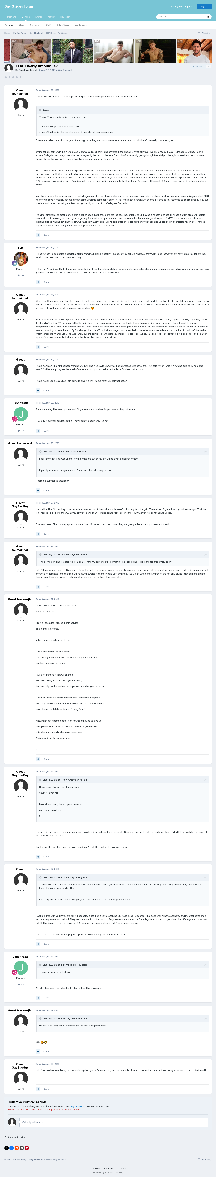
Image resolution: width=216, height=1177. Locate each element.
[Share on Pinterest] (27, 1148)
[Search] (208, 16)
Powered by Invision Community (108, 1172)
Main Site (11, 16)
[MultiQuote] (38, 235)
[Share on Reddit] (17, 1148)
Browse (26, 16)
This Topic (195, 16)
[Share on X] (6, 1148)
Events (38, 16)
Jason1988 (20, 403)
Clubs (21, 25)
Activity (51, 16)
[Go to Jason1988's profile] (21, 414)
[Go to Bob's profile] (21, 259)
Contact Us (108, 1168)
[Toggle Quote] (40, 110)
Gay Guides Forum (19, 6)
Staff (48, 25)
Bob (20, 247)
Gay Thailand (65, 70)
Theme (94, 1168)
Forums (9, 25)
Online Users (62, 25)
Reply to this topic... (35, 1122)
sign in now (77, 1106)
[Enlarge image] (92, 308)
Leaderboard (81, 25)
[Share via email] (22, 1148)
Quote (46, 235)
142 (22, 430)
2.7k (22, 275)
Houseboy (65, 16)
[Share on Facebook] (11, 1148)
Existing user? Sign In (181, 6)
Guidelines (35, 25)
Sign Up (204, 6)
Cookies (121, 1168)
